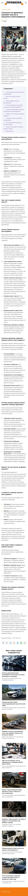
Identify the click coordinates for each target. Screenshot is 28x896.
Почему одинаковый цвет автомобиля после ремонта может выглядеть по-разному (13, 674)
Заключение (9, 131)
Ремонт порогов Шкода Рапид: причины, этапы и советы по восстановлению (12, 791)
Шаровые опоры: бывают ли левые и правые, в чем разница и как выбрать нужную (14, 820)
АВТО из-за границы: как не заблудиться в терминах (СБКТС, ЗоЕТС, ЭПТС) (12, 762)
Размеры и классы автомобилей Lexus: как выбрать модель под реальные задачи (12, 733)
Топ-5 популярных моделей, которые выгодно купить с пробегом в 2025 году (11, 877)
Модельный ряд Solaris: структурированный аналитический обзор (13, 704)
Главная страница (6, 9)
